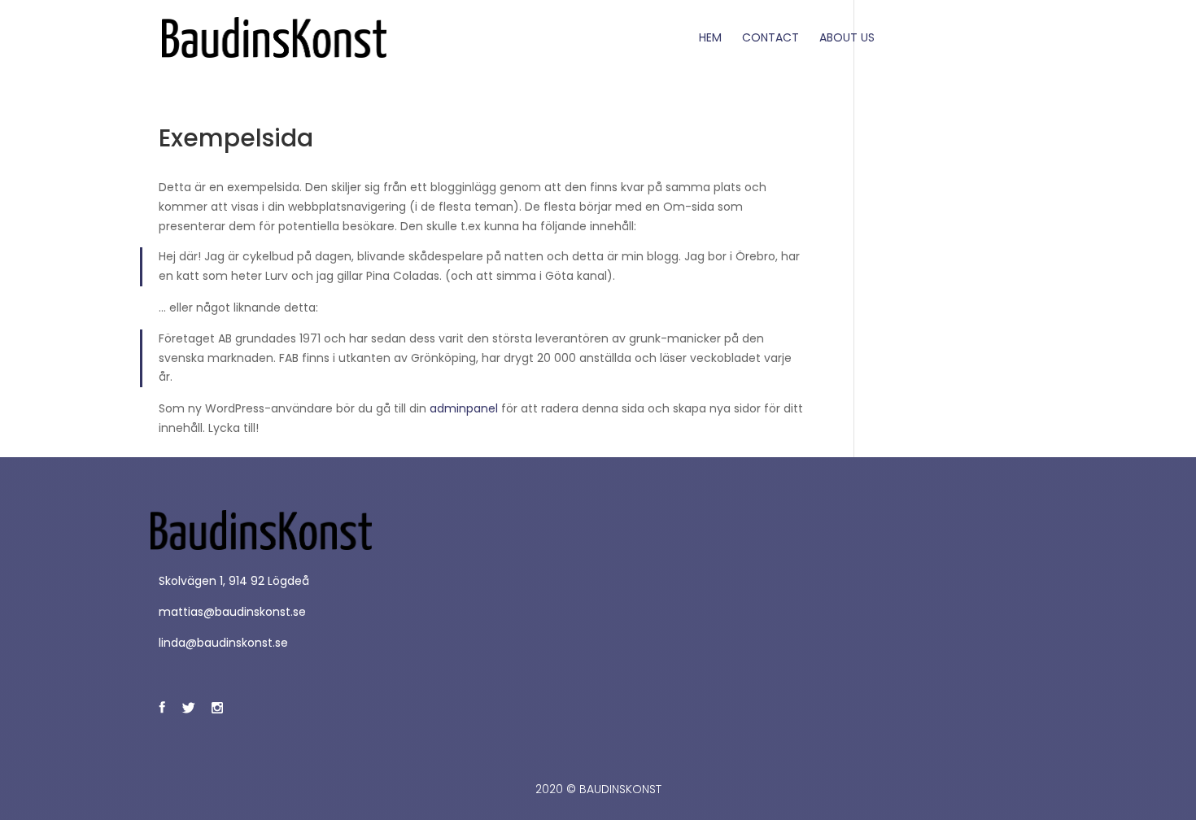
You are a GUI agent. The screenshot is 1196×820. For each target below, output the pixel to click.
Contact (770, 39)
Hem (710, 39)
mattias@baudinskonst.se (232, 612)
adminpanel (464, 408)
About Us (847, 39)
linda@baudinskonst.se (223, 643)
